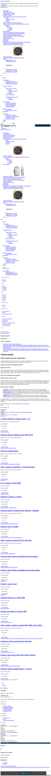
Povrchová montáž (7, 324)
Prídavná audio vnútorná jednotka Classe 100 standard (19, 556)
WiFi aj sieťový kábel (7, 313)
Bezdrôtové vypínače (10, 19)
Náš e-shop (3, 733)
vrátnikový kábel (10, 396)
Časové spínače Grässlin (8, 33)
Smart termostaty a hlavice (8, 38)
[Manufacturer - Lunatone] (11, 70)
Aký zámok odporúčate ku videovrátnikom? (12, 344)
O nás (4, 719)
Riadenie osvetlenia (7, 34)
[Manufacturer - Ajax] (10, 60)
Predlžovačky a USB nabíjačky (9, 42)
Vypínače (8, 20)
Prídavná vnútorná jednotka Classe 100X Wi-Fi (17, 435)
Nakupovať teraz (4, 757)
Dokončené (7, 1)
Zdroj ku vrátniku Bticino (9, 451)
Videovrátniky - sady (7, 11)
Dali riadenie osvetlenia (8, 57)
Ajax (4, 286)
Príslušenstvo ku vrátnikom (9, 14)
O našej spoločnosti (7, 709)
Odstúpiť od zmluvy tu (25, 773)
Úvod (4, 77)
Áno (4, 306)
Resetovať (3, 1)
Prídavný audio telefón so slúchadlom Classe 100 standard (20, 570)
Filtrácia (2, 413)
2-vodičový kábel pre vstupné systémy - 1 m (15, 419)
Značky (4, 120)
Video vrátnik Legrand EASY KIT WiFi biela (16, 540)
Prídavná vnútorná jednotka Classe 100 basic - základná (20, 510)
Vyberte (3, 410)
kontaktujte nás (26, 400)
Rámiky (10, 30)
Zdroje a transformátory (8, 36)
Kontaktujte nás (6, 717)
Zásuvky (7, 21)
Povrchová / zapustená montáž (9, 322)
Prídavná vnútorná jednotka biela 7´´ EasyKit (16, 669)
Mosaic (7, 25)
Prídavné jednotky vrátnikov (9, 13)
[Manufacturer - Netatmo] (11, 71)
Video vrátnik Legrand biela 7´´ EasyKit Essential (18, 467)
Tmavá (4, 297)
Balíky (7, 17)
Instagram (5, 763)
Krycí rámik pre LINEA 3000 (11, 483)
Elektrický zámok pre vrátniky (11, 497)
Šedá (4, 300)
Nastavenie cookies (45, 767)
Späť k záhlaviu (4, 687)
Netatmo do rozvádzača (8, 32)
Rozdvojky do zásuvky (8, 44)
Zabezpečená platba (7, 711)
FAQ (4, 121)
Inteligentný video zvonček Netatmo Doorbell (16, 641)
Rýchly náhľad (4, 430)
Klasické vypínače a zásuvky (9, 24)
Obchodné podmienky (8, 708)
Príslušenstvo (6, 114)
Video (4, 281)
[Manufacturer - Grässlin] (9, 68)
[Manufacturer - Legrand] (11, 69)
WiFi (4, 312)
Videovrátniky (6, 80)
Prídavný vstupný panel (9, 584)
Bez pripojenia (6, 311)
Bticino (5, 287)
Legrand (5, 288)
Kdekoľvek (5, 321)
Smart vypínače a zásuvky (8, 16)
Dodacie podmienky (7, 706)
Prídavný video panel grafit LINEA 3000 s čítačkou (18, 655)
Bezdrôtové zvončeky (7, 43)
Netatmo (5, 290)
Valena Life (8, 26)
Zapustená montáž (6, 325)
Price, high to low (28, 412)
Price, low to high (21, 412)
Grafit (4, 296)
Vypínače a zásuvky (7, 86)
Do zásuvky (5, 320)
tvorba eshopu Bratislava (9, 766)
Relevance (3, 412)
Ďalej (4, 685)
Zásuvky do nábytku (7, 22)
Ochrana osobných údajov (8, 720)
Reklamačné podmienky (8, 707)
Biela (4, 294)
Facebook (5, 762)
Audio (4, 279)
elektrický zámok (18, 396)
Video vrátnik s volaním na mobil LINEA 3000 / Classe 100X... (22, 625)
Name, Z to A (14, 412)
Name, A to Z (8, 412)
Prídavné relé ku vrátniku (9, 526)
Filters (2, 405)
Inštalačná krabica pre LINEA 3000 (13, 598)
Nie (4, 305)
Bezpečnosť (5, 111)
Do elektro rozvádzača (7, 318)
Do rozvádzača (6, 101)
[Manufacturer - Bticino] (11, 61)
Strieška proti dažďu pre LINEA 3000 (13, 611)
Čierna (4, 298)
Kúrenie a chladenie (7, 109)
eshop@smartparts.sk (13, 732)
